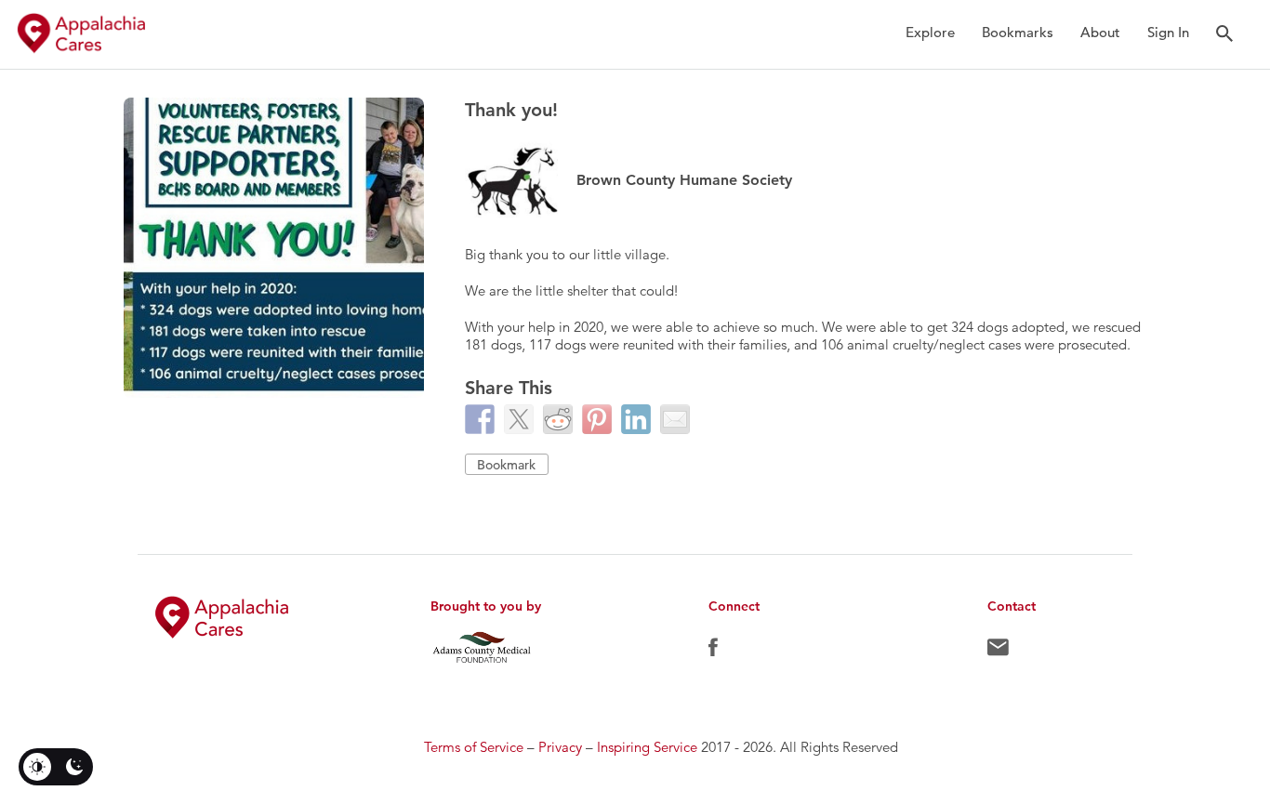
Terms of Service (473, 747)
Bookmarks (1017, 32)
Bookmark (506, 464)
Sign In (1168, 32)
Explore (930, 32)
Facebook (713, 651)
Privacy (560, 747)
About (1100, 32)
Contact (998, 651)
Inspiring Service (647, 747)
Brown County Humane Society (684, 180)
